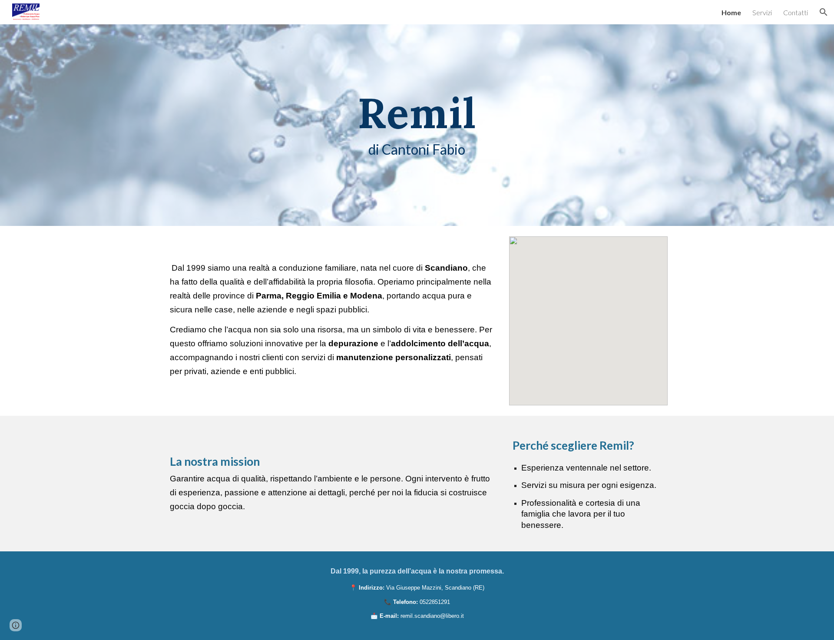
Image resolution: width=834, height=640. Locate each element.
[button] (823, 12)
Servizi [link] (762, 12)
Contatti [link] (795, 12)
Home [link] (731, 12)
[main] (417, 125)
